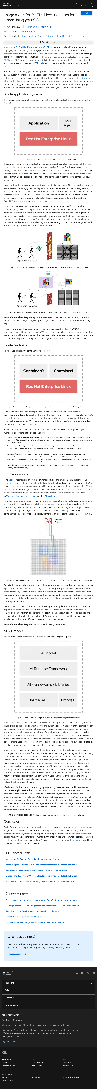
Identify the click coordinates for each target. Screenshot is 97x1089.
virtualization (36, 170)
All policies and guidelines (70, 1077)
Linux (33, 31)
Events (64, 1059)
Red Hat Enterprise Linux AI (32, 735)
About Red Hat (6, 1059)
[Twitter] (88, 974)
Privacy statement (7, 1077)
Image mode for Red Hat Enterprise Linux (41, 36)
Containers (25, 31)
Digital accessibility (8, 1080)
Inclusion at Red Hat (8, 1065)
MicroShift (49, 495)
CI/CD (7, 60)
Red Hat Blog (66, 1062)
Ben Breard (33, 26)
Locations (5, 1062)
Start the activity (15, 954)
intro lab (80, 840)
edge (11, 479)
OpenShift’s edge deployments (21, 495)
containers (59, 56)
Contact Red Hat (37, 1062)
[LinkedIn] (76, 974)
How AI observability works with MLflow (23, 917)
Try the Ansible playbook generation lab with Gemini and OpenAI (34, 922)
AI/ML (36, 636)
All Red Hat (84, 6)
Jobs (33, 1059)
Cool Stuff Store (37, 1065)
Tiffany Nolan (46, 26)
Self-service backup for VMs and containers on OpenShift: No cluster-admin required (43, 900)
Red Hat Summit (67, 1065)
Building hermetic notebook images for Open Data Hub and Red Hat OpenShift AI (41, 905)
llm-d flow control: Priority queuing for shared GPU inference (32, 911)
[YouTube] (82, 974)
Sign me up (7, 1041)
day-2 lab (22, 843)
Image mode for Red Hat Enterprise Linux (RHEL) (27, 47)
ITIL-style (39, 63)
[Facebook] (93, 974)
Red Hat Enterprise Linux (74, 36)
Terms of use (36, 1077)
